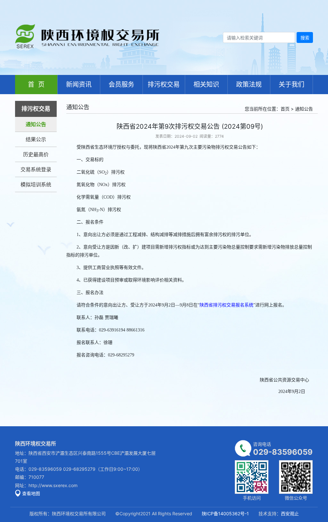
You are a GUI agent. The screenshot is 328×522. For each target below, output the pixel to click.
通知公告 (36, 124)
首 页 (36, 84)
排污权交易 (164, 84)
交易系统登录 (35, 169)
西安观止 (290, 513)
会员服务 (121, 84)
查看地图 (31, 493)
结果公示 (36, 139)
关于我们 (291, 84)
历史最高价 (36, 154)
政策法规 (249, 84)
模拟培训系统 (35, 184)
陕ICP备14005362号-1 (225, 513)
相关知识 (206, 84)
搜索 (304, 37)
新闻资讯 (79, 84)
